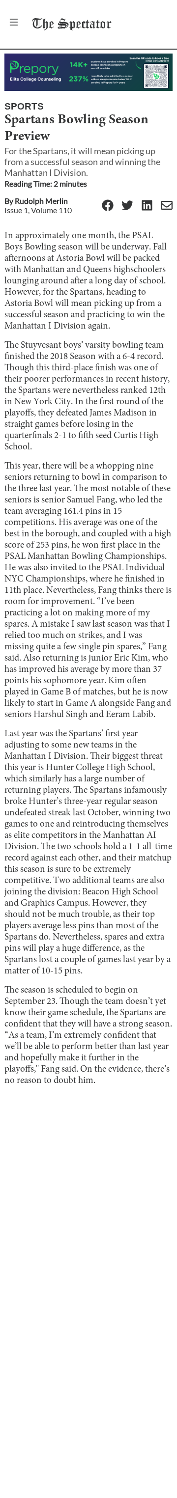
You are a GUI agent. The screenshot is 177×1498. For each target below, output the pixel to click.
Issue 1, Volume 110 (38, 210)
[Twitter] (127, 206)
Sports (24, 106)
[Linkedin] (147, 206)
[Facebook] (108, 206)
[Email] (167, 206)
